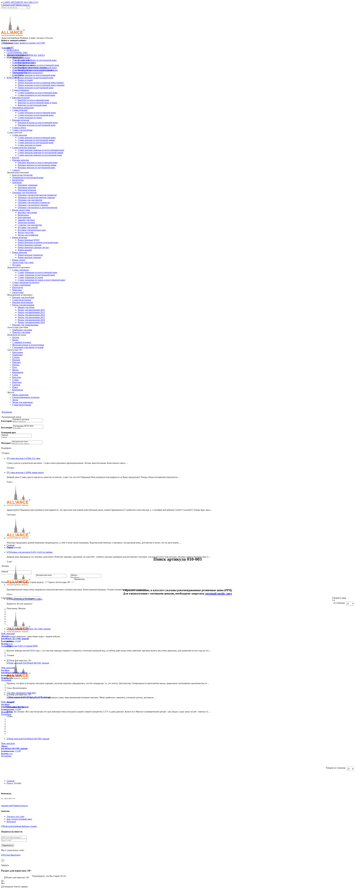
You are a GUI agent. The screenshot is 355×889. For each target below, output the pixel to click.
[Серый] (16, 437)
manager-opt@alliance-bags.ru (16, 5)
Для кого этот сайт (15, 816)
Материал (6, 443)
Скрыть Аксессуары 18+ (59, 582)
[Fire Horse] (86, 577)
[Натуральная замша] (27, 444)
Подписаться (7, 845)
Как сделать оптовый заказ (19, 819)
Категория (6, 421)
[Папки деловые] (27, 422)
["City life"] (28, 428)
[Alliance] (86, 575)
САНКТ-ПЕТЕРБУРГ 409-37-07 (20, 2)
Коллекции (7, 412)
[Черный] (16, 435)
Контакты (11, 821)
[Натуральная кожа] (27, 441)
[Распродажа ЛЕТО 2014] (28, 426)
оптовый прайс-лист (218, 593)
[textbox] (14, 7)
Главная (10, 545)
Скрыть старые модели (33, 582)
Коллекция (6, 427)
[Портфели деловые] (27, 419)
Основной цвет (8, 432)
